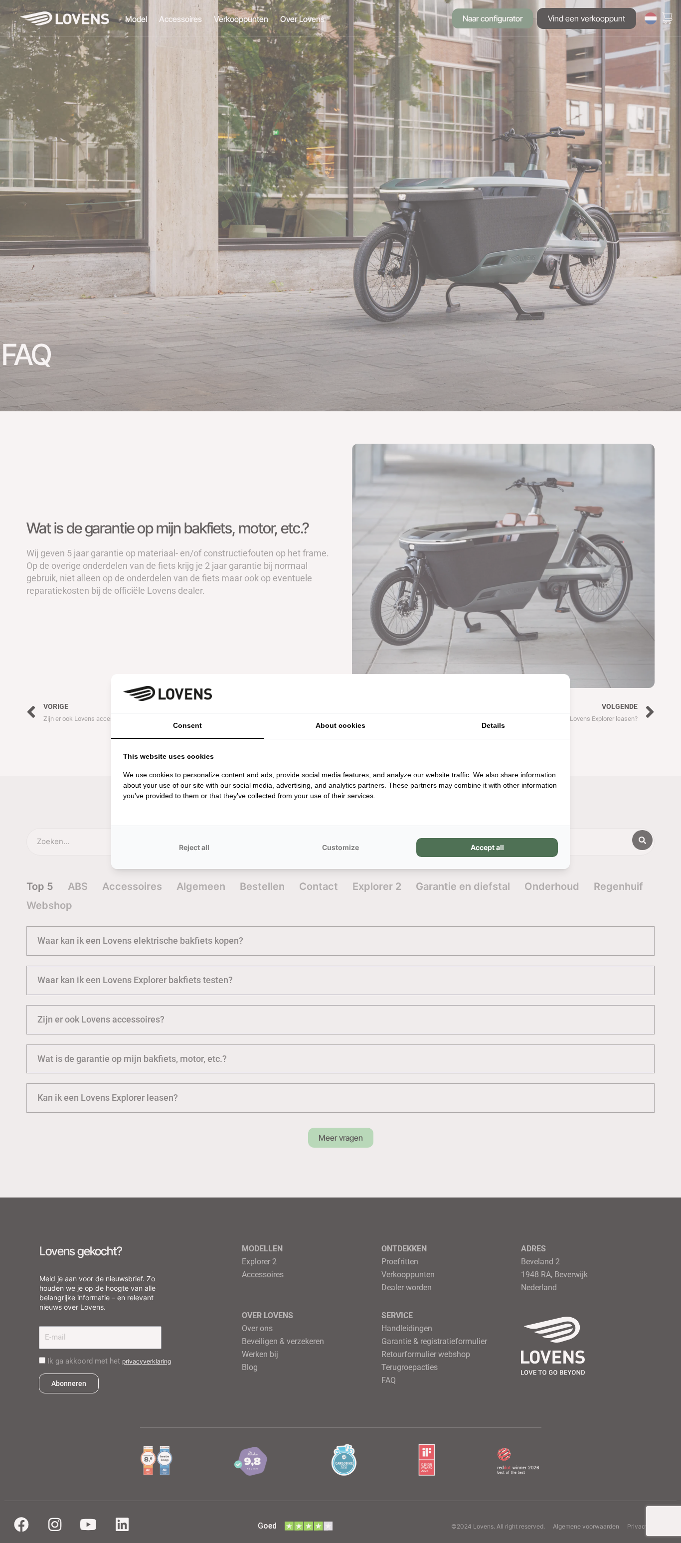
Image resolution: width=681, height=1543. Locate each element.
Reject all (194, 847)
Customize (340, 847)
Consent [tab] (187, 725)
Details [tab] (493, 725)
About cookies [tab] (340, 725)
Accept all (487, 847)
